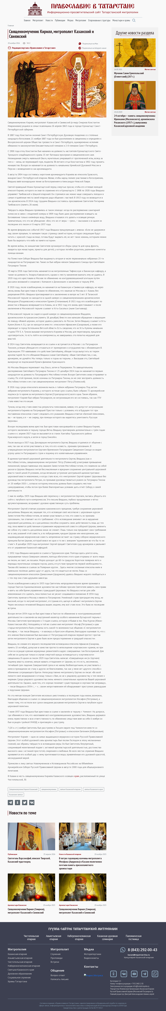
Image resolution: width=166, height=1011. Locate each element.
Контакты (91, 966)
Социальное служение (19, 977)
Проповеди (56, 958)
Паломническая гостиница (133, 937)
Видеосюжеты (91, 958)
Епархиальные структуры (99, 20)
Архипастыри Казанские (17, 905)
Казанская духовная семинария (107, 937)
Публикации (60, 20)
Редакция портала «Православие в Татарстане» (34, 47)
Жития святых (150, 69)
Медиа (70, 20)
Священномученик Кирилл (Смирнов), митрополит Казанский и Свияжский (26, 910)
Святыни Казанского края (21, 969)
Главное (27, 20)
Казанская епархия (17, 954)
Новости (49, 20)
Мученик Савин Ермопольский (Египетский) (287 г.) (129, 74)
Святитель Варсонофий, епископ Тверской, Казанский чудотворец (29, 860)
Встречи (55, 962)
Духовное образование (20, 973)
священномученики (48, 789)
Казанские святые (16, 795)
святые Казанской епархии (70, 789)
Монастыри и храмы (121, 20)
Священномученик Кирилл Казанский (23, 789)
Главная (11, 25)
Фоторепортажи (92, 954)
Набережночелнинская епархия (79, 937)
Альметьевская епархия (53, 937)
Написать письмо (60, 979)
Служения (55, 954)
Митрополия (80, 20)
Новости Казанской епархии (70, 854)
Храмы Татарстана (17, 981)
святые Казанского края (93, 789)
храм (76, 776)
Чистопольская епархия (31, 937)
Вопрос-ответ (58, 975)
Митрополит (38, 20)
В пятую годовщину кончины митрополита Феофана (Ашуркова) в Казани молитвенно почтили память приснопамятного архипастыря (80, 863)
